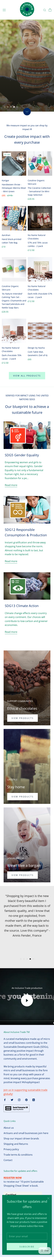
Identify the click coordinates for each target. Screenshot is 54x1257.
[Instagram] (19, 1100)
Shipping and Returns (16, 1144)
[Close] (48, 1198)
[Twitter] (12, 1100)
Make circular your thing (27, 96)
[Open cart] (50, 9)
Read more (11, 485)
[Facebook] (5, 1100)
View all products (27, 375)
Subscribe (27, 1246)
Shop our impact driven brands (21, 1138)
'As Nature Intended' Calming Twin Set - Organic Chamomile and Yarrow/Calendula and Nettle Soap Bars (14, 300)
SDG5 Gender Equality (22, 455)
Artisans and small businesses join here (26, 1133)
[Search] (44, 9)
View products (22, 718)
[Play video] (27, 1000)
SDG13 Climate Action (22, 605)
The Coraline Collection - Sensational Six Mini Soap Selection (39, 191)
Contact (8, 1160)
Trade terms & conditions (18, 1154)
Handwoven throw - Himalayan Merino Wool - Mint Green (14, 188)
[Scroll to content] (27, 111)
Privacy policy (11, 1149)
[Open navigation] (4, 10)
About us (9, 1127)
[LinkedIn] (33, 1100)
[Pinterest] (26, 1100)
